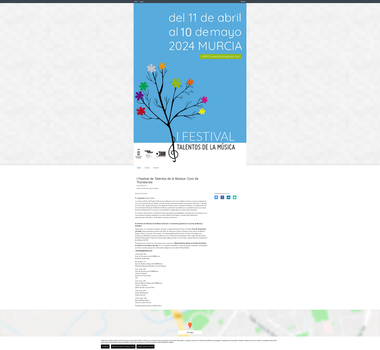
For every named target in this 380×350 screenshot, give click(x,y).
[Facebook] (222, 197)
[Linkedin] (228, 197)
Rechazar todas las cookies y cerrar (123, 347)
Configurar (105, 347)
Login (142, 1)
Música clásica (150, 198)
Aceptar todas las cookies (145, 347)
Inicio (135, 1)
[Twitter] (216, 197)
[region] (190, 343)
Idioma (243, 1)
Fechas (147, 168)
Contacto (156, 168)
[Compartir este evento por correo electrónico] (234, 197)
